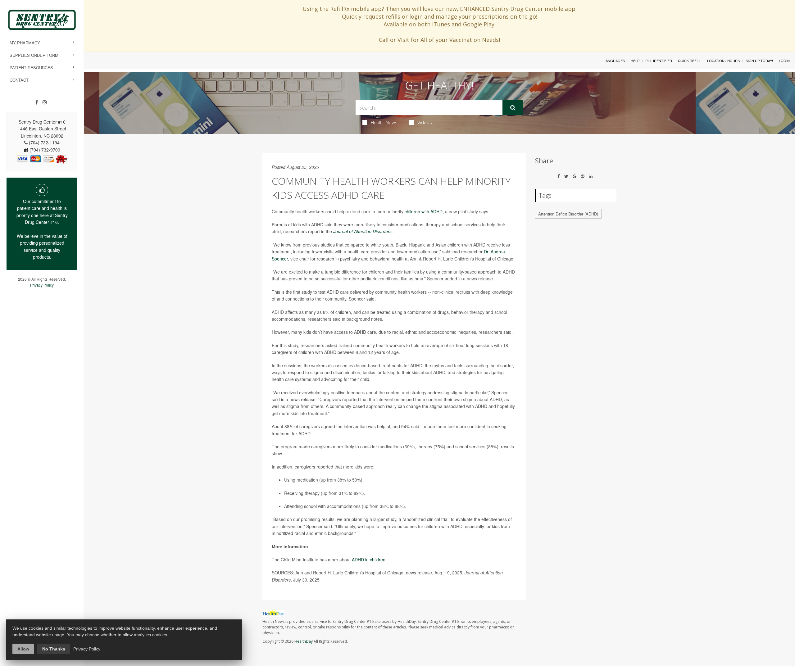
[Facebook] (36, 102)
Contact (19, 80)
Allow (23, 648)
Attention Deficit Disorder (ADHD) (568, 214)
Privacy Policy (42, 285)
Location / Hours (723, 60)
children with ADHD (424, 211)
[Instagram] (45, 102)
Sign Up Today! (759, 60)
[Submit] (512, 107)
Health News (384, 122)
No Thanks (53, 648)
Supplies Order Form (34, 55)
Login (784, 60)
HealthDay (303, 641)
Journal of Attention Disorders (362, 231)
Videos (424, 122)
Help (635, 60)
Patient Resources (31, 67)
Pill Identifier (658, 60)
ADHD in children (368, 559)
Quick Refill (689, 60)
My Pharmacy (25, 43)
